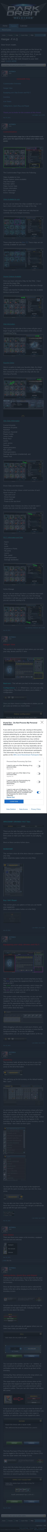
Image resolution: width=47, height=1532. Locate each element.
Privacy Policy (36, 809)
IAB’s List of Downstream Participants (26, 755)
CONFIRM (14, 801)
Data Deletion (11, 809)
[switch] (38, 766)
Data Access (23, 809)
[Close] (43, 723)
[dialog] (23, 766)
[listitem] (23, 761)
